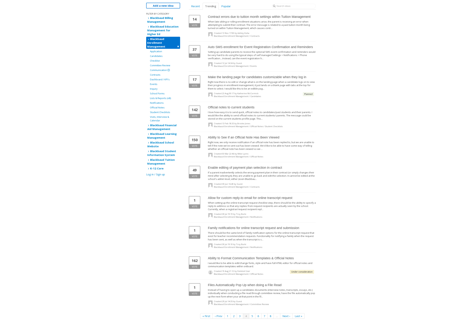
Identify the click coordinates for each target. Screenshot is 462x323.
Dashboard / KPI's (160, 79)
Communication (158, 70)
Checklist (155, 60)
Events (153, 84)
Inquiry (154, 88)
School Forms (157, 93)
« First (206, 316)
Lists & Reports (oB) (160, 98)
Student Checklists (160, 112)
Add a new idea (163, 5)
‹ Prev (218, 316)
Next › (286, 316)
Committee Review (160, 65)
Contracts (155, 74)
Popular (226, 6)
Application (156, 51)
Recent (195, 6)
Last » (298, 316)
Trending (210, 6)
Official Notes (157, 107)
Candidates (156, 56)
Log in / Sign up (155, 174)
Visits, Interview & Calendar (159, 118)
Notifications (157, 102)
